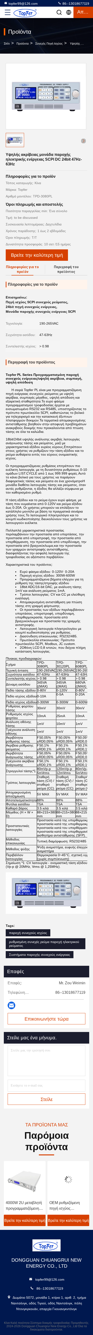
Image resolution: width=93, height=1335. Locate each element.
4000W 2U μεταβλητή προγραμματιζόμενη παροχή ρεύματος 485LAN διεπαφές (24, 1206)
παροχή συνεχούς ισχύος (28, 933)
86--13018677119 (75, 3)
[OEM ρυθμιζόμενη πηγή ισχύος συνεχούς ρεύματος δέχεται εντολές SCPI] (68, 1179)
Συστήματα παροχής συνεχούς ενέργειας (39, 955)
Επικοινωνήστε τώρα (47, 1019)
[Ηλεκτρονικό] (11, 1005)
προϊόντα (22, 43)
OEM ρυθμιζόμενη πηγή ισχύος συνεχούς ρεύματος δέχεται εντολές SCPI (67, 1206)
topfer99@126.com (23, 3)
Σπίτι (7, 43)
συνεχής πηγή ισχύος (49, 43)
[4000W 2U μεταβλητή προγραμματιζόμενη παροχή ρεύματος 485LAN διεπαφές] (25, 1179)
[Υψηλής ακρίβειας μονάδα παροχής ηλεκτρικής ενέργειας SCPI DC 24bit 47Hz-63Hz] (46, 96)
